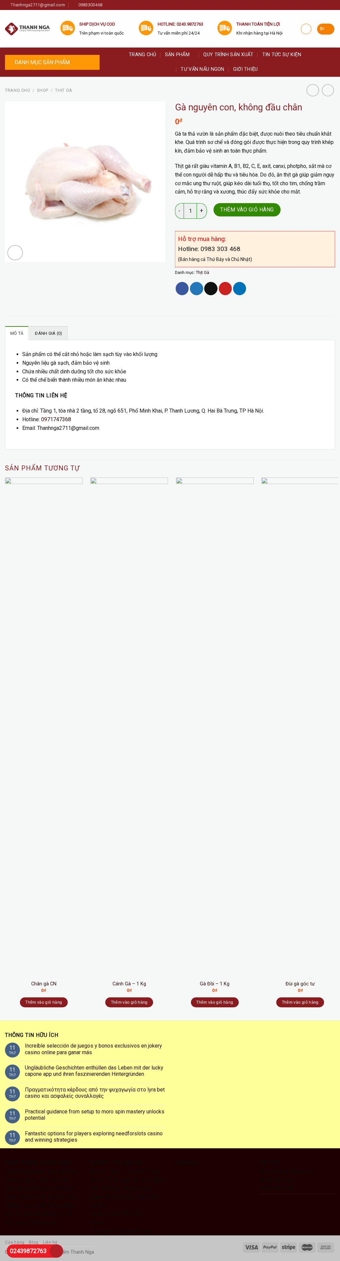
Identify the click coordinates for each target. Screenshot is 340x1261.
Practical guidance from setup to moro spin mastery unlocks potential (94, 1114)
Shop (42, 90)
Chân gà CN (43, 984)
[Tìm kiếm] (332, 62)
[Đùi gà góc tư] (300, 726)
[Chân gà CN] (44, 726)
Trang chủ (142, 55)
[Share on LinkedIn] (239, 288)
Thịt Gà (63, 90)
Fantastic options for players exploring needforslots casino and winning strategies (94, 1136)
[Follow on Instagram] (117, 5)
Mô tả (16, 333)
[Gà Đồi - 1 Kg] (215, 726)
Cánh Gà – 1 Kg (129, 984)
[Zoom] (15, 252)
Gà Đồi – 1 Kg (214, 984)
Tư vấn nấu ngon (202, 69)
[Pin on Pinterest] (225, 288)
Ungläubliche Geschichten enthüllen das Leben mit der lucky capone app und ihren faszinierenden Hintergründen (94, 1071)
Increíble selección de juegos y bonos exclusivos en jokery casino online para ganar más (93, 1049)
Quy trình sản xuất (228, 55)
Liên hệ (50, 1242)
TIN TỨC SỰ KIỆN (281, 55)
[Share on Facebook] (182, 288)
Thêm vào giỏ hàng (247, 209)
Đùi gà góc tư (300, 984)
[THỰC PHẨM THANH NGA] (27, 29)
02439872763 (28, 1250)
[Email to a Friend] (210, 288)
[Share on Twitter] (196, 288)
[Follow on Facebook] (109, 5)
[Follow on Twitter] (124, 5)
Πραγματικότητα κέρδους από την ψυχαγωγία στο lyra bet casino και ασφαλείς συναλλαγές (95, 1092)
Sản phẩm (177, 55)
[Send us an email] (131, 5)
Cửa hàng (15, 1242)
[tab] (17, 333)
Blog (33, 1242)
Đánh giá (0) (48, 333)
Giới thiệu (245, 69)
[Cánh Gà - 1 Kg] (129, 726)
